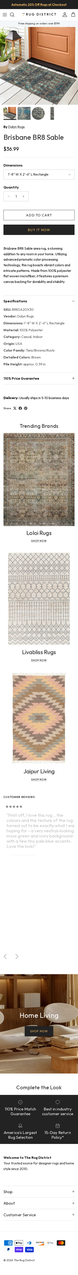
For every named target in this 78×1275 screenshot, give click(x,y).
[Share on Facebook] (20, 408)
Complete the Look (39, 1087)
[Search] (14, 14)
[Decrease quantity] (7, 196)
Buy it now (39, 230)
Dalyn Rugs (16, 127)
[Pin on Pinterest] (25, 408)
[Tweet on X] (14, 408)
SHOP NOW (39, 1031)
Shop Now (39, 540)
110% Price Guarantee (21, 378)
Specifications (15, 301)
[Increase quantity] (24, 196)
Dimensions (13, 165)
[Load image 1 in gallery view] (39, 66)
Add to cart (39, 215)
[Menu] (5, 14)
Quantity (11, 187)
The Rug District (24, 1260)
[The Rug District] (39, 14)
